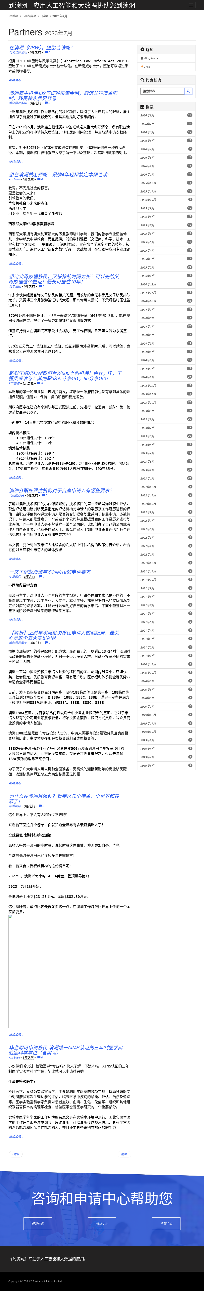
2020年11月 (165, 664)
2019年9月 (165, 740)
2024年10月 (165, 301)
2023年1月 (165, 478)
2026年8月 (165, 115)
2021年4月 (165, 630)
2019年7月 (165, 757)
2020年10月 (165, 673)
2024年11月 (165, 293)
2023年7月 (165, 428)
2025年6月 (165, 233)
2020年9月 (165, 681)
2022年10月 (165, 504)
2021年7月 (165, 605)
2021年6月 (165, 613)
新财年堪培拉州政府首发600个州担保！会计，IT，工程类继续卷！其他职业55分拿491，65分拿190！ (65, 376)
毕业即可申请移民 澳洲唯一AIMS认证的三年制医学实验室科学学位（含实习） (65, 1050)
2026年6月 (165, 132)
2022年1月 (165, 554)
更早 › (124, 1154)
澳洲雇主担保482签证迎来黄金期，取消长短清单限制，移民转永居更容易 (62, 96)
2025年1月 (165, 276)
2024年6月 (165, 335)
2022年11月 (165, 495)
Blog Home (151, 58)
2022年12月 (165, 487)
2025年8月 (165, 217)
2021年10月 (165, 580)
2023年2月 (165, 470)
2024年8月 (165, 318)
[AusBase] (128, 174)
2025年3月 (165, 259)
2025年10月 (165, 200)
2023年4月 (165, 453)
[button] (188, 91)
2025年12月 (165, 183)
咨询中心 (102, 1224)
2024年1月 (165, 377)
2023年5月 (165, 445)
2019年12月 (165, 715)
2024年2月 (165, 369)
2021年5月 (165, 622)
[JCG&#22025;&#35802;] (128, 372)
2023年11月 (165, 394)
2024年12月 (165, 284)
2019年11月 (165, 723)
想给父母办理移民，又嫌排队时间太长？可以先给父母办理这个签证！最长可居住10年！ (63, 279)
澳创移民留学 (18, 103)
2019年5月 (165, 766)
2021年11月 (165, 571)
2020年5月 (165, 698)
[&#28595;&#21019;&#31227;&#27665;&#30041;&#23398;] (128, 92)
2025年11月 (165, 191)
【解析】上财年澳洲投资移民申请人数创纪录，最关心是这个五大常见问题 (63, 635)
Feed (146, 67)
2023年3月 (165, 461)
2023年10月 (165, 402)
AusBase (14, 179)
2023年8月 (165, 419)
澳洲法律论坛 (18, 52)
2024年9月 (165, 310)
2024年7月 (165, 326)
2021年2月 (165, 647)
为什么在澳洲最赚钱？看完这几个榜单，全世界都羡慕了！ (63, 799)
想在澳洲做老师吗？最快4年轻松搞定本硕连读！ (60, 174)
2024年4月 (165, 352)
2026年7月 (165, 124)
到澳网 (13, 16)
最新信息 (30, 16)
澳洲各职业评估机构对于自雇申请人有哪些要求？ (61, 490)
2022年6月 (165, 529)
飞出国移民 (16, 495)
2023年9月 (165, 411)
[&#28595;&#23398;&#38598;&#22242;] (128, 276)
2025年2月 (165, 267)
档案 (45, 16)
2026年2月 (165, 166)
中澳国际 (15, 576)
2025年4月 (165, 250)
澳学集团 (15, 286)
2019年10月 (165, 732)
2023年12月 (165, 386)
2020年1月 (165, 706)
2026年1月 (165, 174)
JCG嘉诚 (14, 383)
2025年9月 (165, 208)
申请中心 (166, 1224)
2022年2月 (165, 546)
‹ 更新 (16, 1154)
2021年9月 (165, 588)
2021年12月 (165, 563)
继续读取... (16, 80)
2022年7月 (165, 520)
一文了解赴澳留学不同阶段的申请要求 (49, 571)
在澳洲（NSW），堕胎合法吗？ (42, 47)
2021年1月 (165, 656)
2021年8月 (165, 597)
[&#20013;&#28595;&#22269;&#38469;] (128, 571)
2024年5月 (165, 343)
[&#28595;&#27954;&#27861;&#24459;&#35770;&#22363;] (128, 47)
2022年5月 (165, 537)
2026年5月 (165, 141)
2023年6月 (165, 436)
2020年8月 (165, 689)
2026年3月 (165, 157)
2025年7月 (165, 225)
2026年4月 (165, 149)
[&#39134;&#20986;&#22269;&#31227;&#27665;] (128, 490)
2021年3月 (165, 639)
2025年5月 (165, 242)
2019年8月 (165, 749)
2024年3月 (165, 360)
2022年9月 (165, 512)
